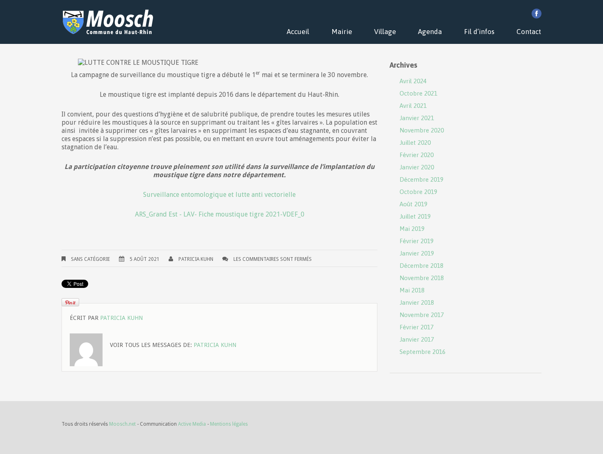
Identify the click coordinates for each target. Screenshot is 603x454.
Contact (528, 31)
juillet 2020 (415, 142)
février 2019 (417, 240)
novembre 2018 (422, 277)
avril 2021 (413, 105)
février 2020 (417, 154)
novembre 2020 (422, 130)
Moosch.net (122, 424)
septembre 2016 (422, 351)
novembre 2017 (422, 314)
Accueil (298, 31)
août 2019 (413, 204)
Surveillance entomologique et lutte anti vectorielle (219, 194)
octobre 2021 (418, 93)
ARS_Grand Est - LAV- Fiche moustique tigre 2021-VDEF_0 (219, 214)
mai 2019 (412, 228)
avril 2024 (413, 81)
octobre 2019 (418, 191)
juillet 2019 (415, 216)
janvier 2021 (417, 117)
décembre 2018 (421, 265)
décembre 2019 (421, 179)
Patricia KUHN (195, 259)
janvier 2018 (417, 302)
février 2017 (417, 327)
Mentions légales (229, 424)
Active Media (192, 424)
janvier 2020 (417, 167)
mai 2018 (412, 290)
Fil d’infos (479, 31)
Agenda (430, 31)
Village (385, 31)
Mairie (341, 31)
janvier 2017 (417, 339)
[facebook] (536, 13)
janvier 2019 (417, 253)
